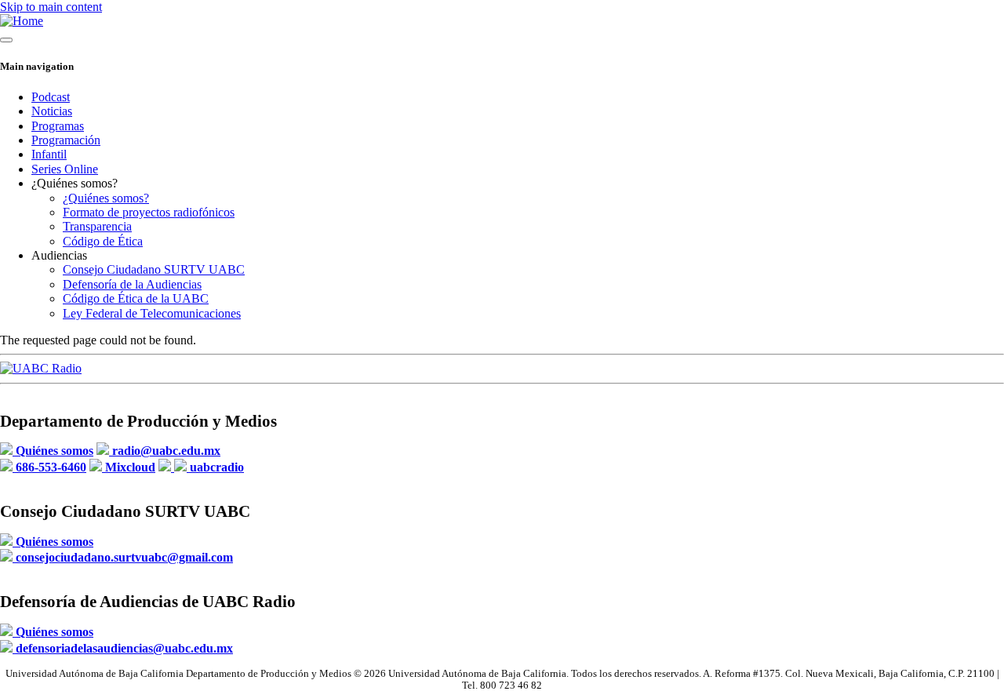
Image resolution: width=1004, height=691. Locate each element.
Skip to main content (51, 6)
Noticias (51, 111)
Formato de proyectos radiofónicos (149, 212)
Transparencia (97, 226)
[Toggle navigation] (6, 40)
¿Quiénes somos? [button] (74, 183)
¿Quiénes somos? (106, 198)
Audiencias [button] (59, 255)
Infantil (49, 154)
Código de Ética (103, 241)
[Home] (21, 20)
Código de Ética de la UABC (136, 298)
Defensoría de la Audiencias (132, 284)
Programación (65, 140)
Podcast (50, 97)
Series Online (64, 169)
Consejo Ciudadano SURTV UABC (154, 269)
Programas (57, 126)
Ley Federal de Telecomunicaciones (152, 313)
